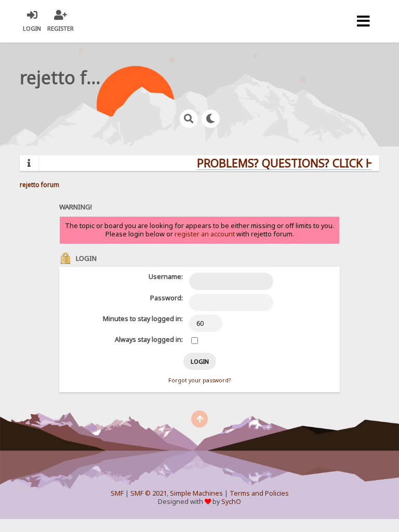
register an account (205, 234)
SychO (231, 501)
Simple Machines (196, 493)
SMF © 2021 (148, 493)
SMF (117, 493)
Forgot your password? (199, 380)
